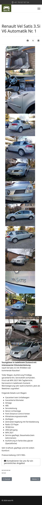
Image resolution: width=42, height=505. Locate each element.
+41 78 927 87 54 (21, 2)
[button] (21, 462)
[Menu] (39, 8)
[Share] (5, 470)
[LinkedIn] (38, 40)
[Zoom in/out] (9, 470)
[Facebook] (28, 40)
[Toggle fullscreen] (7, 470)
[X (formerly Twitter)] (33, 40)
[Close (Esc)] (2, 470)
